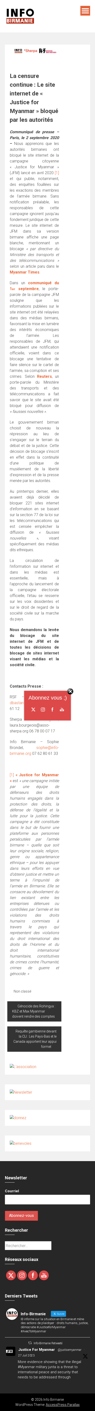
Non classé (22, 991)
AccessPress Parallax (63, 1405)
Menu (85, 11)
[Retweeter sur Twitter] (30, 1343)
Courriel (12, 1191)
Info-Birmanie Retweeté (48, 1343)
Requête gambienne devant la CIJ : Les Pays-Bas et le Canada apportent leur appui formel (35, 1039)
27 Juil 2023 (26, 1355)
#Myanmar (26, 1367)
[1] (57, 172)
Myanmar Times (24, 272)
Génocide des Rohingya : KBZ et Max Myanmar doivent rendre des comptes (33, 1011)
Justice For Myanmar (36, 1349)
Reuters (44, 376)
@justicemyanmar (69, 1350)
